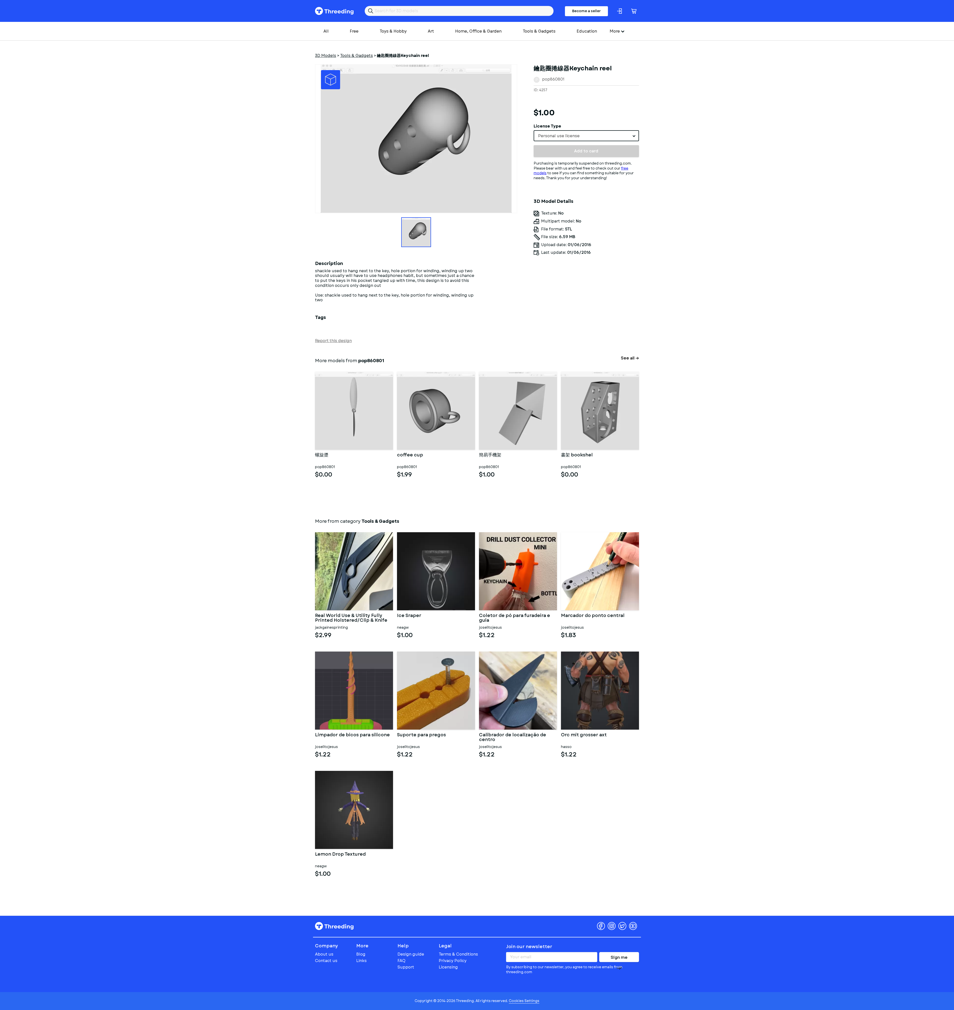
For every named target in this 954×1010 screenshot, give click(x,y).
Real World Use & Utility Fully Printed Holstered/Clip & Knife (351, 618)
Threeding (334, 11)
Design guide (411, 954)
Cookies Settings (524, 1000)
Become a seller (586, 10)
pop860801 (553, 79)
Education (587, 31)
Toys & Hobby (393, 31)
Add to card (586, 151)
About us (324, 954)
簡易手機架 (490, 455)
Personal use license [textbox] (559, 136)
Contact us (326, 961)
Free (354, 31)
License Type (547, 126)
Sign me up (619, 958)
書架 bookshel (577, 455)
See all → (630, 358)
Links (361, 961)
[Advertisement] (586, 306)
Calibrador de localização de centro (512, 738)
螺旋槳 (321, 455)
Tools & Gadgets (539, 31)
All (326, 31)
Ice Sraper (409, 616)
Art (431, 31)
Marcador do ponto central (593, 616)
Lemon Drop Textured (340, 854)
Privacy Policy (453, 961)
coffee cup (410, 455)
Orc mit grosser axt (584, 735)
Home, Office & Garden (478, 31)
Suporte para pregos (421, 735)
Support (406, 967)
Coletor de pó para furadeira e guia (514, 618)
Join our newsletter (529, 947)
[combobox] (586, 135)
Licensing (448, 967)
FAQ (401, 961)
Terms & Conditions (458, 954)
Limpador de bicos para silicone (352, 735)
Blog (360, 954)
